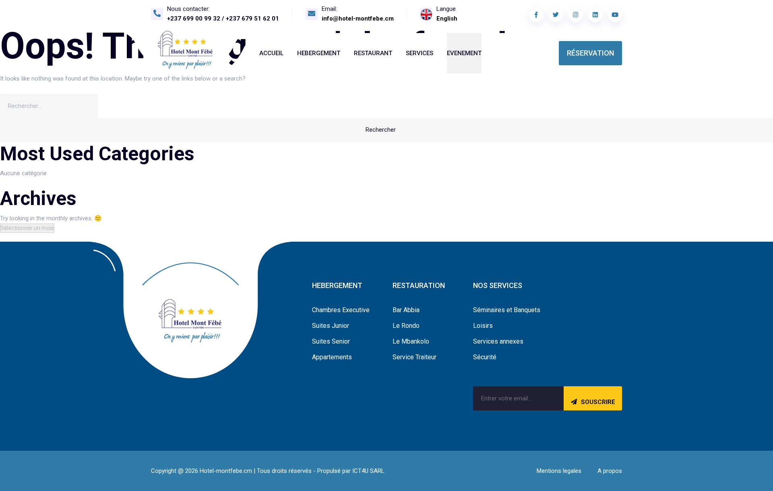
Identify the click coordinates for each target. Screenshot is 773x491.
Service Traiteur (414, 357)
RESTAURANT (373, 53)
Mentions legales (559, 470)
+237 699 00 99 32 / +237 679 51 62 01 (223, 18)
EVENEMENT (464, 53)
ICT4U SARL (368, 470)
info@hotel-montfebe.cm (358, 18)
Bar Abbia (406, 310)
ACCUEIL (271, 53)
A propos (609, 470)
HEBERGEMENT (318, 53)
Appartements (332, 357)
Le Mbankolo (411, 341)
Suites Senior (331, 341)
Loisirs (483, 325)
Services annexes (498, 341)
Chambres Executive (341, 310)
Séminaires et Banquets (506, 310)
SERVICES (419, 53)
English (446, 18)
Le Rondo (406, 325)
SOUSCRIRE (598, 402)
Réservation (590, 53)
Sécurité (484, 357)
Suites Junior (330, 325)
